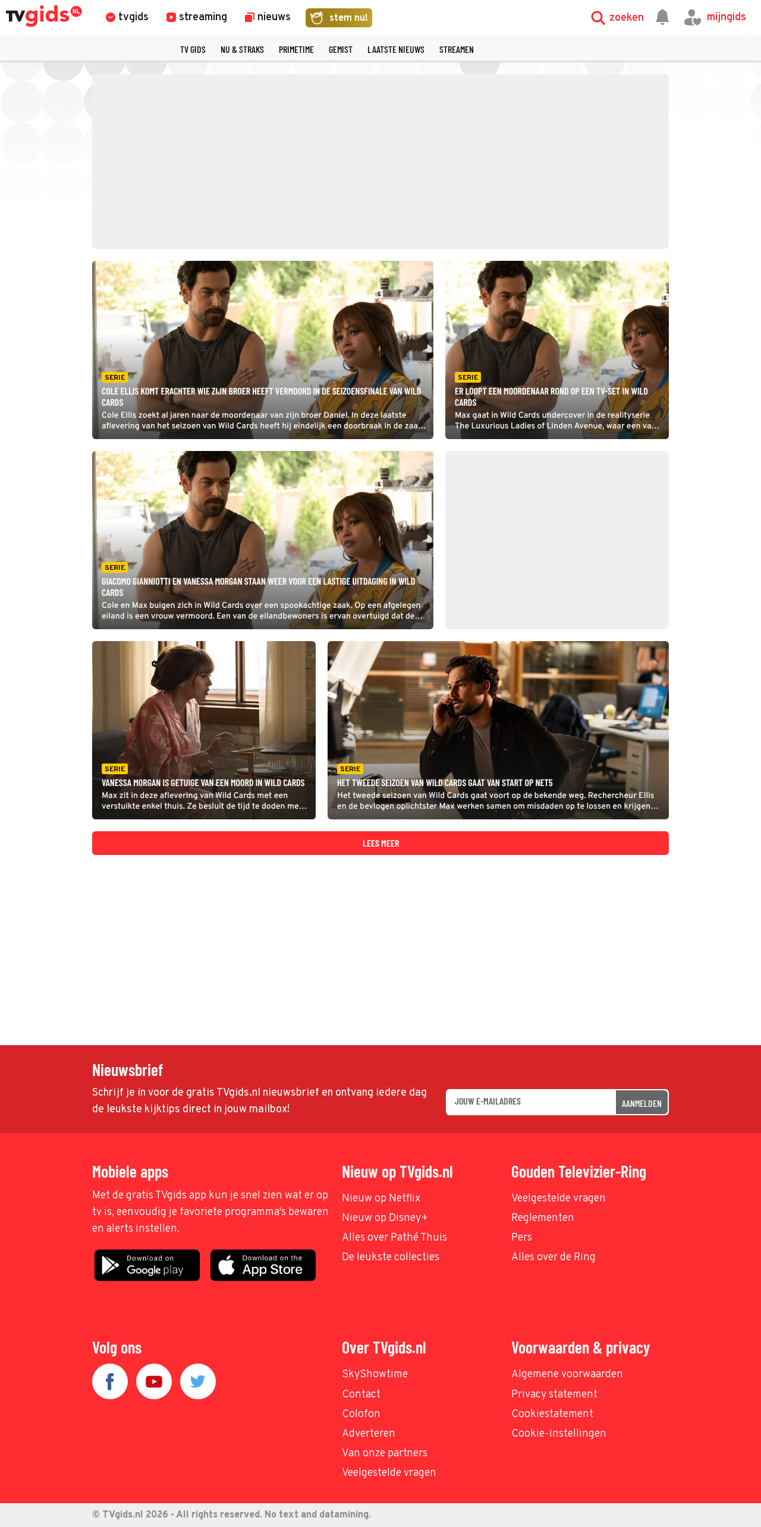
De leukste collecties (390, 1257)
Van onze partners (384, 1453)
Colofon (361, 1414)
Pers (521, 1238)
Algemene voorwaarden (567, 1374)
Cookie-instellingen (558, 1434)
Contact (361, 1395)
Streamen (456, 49)
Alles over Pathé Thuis (394, 1238)
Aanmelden (642, 1103)
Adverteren (368, 1434)
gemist (341, 49)
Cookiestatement (552, 1414)
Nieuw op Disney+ (385, 1218)
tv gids (193, 49)
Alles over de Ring (553, 1257)
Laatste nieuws (395, 49)
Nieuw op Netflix (381, 1199)
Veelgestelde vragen (558, 1199)
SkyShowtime (375, 1374)
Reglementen (542, 1218)
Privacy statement (554, 1395)
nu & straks (242, 49)
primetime (296, 49)
